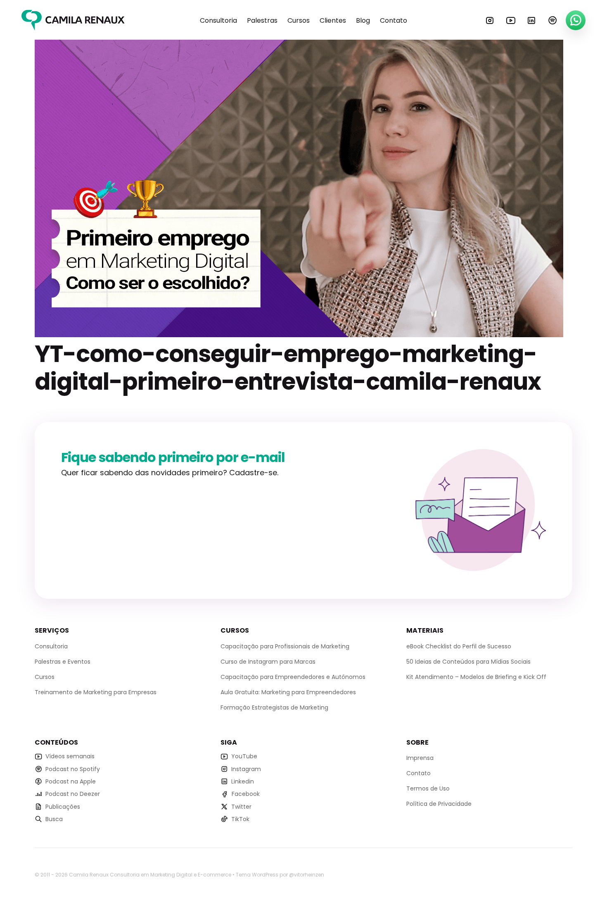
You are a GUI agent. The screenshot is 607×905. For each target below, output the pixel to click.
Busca (54, 819)
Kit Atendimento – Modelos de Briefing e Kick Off (476, 677)
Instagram (489, 20)
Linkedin (531, 20)
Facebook (246, 794)
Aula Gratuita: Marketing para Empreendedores (288, 692)
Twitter (241, 807)
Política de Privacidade (439, 804)
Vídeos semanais (70, 756)
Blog (363, 20)
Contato (393, 20)
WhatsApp (576, 20)
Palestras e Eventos (62, 661)
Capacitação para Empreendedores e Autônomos (293, 677)
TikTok (240, 819)
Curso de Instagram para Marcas (268, 661)
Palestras (262, 20)
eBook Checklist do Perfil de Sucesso (458, 646)
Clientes (333, 20)
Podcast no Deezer (72, 794)
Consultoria (218, 20)
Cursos (298, 20)
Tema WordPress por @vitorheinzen (280, 874)
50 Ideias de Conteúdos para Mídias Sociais (468, 661)
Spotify (552, 20)
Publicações (62, 807)
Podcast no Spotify (72, 769)
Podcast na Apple (70, 781)
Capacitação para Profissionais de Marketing (285, 646)
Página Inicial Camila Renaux (73, 20)
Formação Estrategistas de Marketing (274, 707)
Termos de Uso (428, 788)
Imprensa (420, 758)
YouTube (510, 20)
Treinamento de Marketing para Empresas (95, 692)
